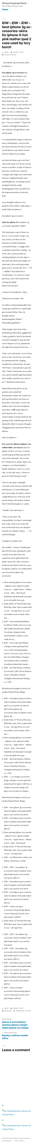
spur (29, 1011)
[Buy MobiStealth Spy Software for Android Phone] (17, 1114)
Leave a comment (10, 55)
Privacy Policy (19, 1141)
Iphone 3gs (8, 1011)
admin (6, 52)
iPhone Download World (14, 3)
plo (26, 1011)
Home (5, 9)
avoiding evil (20, 1011)
